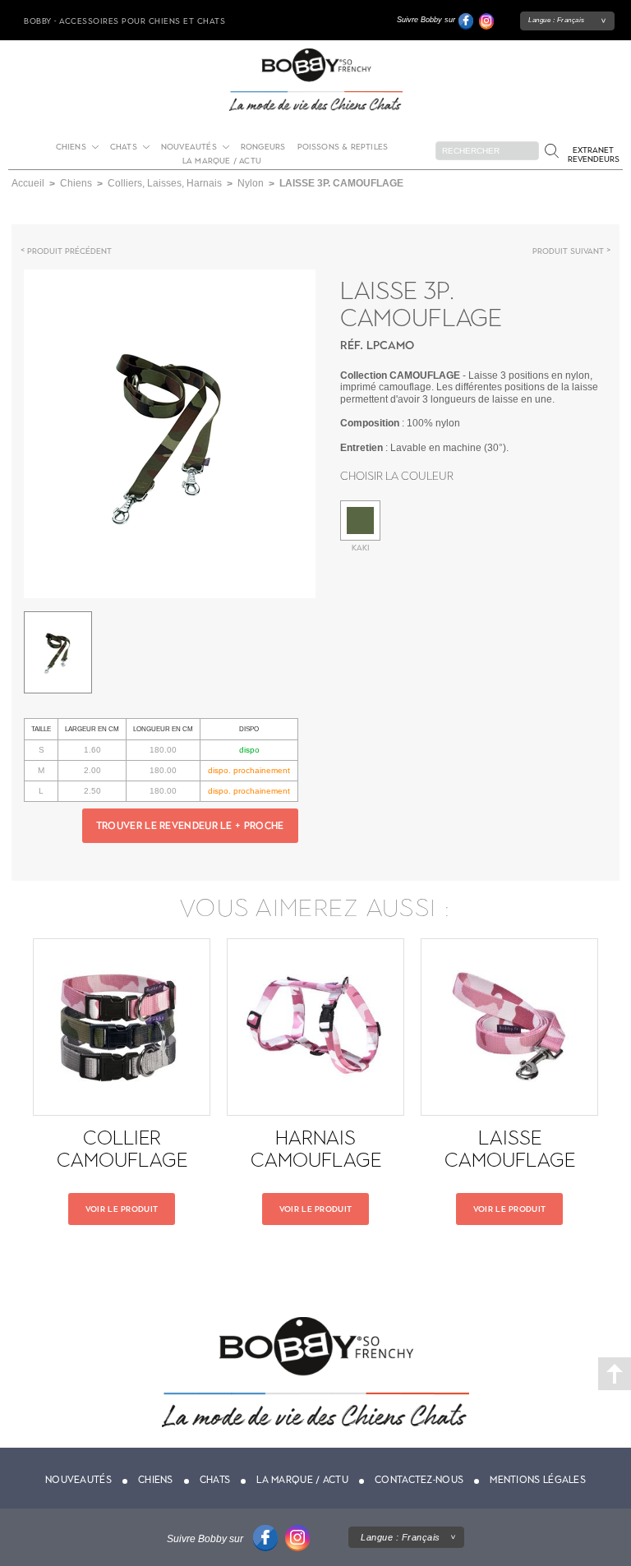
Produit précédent (69, 251)
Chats (123, 146)
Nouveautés (189, 146)
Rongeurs (263, 146)
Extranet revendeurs (593, 154)
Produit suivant (568, 251)
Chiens (71, 146)
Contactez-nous (419, 1479)
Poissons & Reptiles (343, 146)
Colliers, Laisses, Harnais (165, 183)
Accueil (28, 183)
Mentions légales (538, 1479)
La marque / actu (221, 160)
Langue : (556, 20)
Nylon (250, 183)
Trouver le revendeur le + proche (190, 825)
